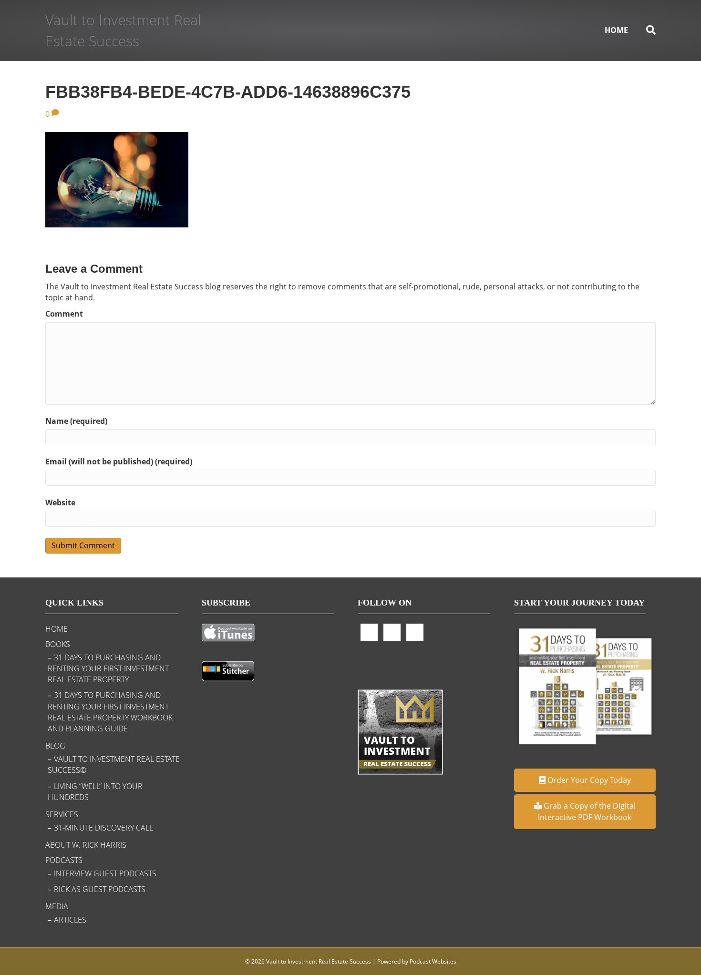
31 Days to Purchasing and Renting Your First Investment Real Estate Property (108, 668)
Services (61, 814)
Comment (64, 313)
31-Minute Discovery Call (103, 827)
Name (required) (76, 421)
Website (60, 502)
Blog (55, 745)
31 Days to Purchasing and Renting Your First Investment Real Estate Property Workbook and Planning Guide (110, 712)
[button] (585, 780)
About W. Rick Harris (85, 845)
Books (57, 644)
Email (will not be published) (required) (118, 461)
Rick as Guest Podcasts (99, 889)
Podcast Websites (433, 961)
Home (616, 30)
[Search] (646, 30)
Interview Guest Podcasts (105, 873)
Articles (70, 919)
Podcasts (63, 860)
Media (56, 906)
